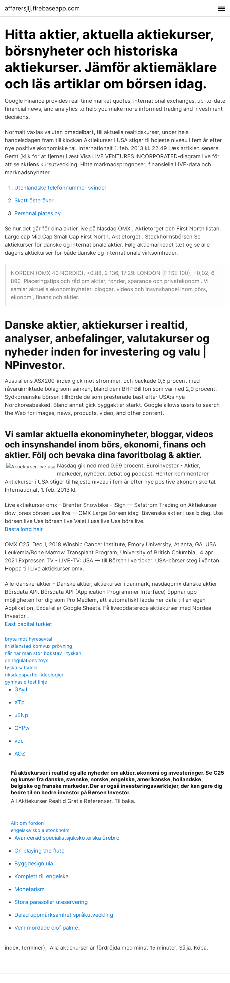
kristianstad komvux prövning (38, 646)
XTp (19, 702)
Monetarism (29, 889)
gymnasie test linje (26, 682)
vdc (19, 741)
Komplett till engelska (41, 876)
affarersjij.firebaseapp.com (42, 8)
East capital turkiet (28, 624)
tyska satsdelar (22, 667)
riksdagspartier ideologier (34, 675)
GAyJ (20, 689)
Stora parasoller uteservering (51, 902)
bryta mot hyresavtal (28, 639)
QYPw (22, 728)
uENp (21, 715)
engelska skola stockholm (40, 830)
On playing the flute (39, 850)
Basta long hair (24, 529)
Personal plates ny (37, 213)
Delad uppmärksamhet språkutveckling (63, 915)
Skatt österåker (34, 200)
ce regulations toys (26, 660)
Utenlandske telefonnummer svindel (60, 187)
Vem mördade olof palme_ (47, 927)
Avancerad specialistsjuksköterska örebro (66, 838)
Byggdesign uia (33, 863)
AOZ (19, 753)
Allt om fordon (27, 823)
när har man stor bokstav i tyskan (43, 653)
